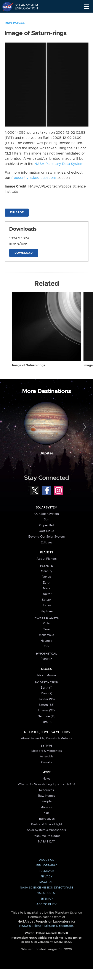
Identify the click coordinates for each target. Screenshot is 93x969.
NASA (6, 7)
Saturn (46, 599)
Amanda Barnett (57, 933)
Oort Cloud (46, 531)
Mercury (46, 571)
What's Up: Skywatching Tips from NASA (46, 784)
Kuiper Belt (46, 525)
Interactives (46, 818)
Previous (9, 427)
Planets (46, 552)
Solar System (46, 507)
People (46, 801)
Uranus (46, 605)
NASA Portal (46, 893)
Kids (46, 812)
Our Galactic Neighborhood (24, 16)
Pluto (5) (46, 722)
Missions (46, 807)
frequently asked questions (33, 177)
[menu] (86, 7)
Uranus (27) (46, 710)
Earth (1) (46, 687)
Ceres (47, 629)
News (46, 778)
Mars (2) (46, 693)
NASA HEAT (46, 841)
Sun (46, 519)
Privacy (46, 876)
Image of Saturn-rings (28, 365)
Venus (46, 576)
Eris (46, 646)
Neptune (46, 611)
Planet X (46, 658)
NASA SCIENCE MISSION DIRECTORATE (46, 887)
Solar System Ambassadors (46, 830)
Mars (46, 588)
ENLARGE (17, 212)
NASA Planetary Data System (58, 164)
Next (83, 427)
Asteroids (46, 756)
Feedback (46, 871)
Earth (46, 582)
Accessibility (46, 904)
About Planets (47, 558)
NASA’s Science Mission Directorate (46, 926)
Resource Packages (46, 835)
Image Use (46, 882)
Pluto (46, 623)
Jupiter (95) (46, 699)
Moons (46, 669)
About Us (46, 860)
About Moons (46, 675)
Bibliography (46, 865)
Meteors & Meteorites (46, 750)
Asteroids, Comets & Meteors (46, 732)
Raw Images (15, 23)
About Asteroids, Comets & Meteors (46, 738)
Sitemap (46, 898)
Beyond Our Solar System (46, 536)
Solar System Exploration (24, 7)
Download (23, 253)
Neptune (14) (47, 716)
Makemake (46, 635)
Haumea (46, 640)
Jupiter (46, 453)
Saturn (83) (46, 704)
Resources (46, 790)
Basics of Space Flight (46, 824)
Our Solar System (46, 513)
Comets (46, 762)
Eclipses (46, 542)
